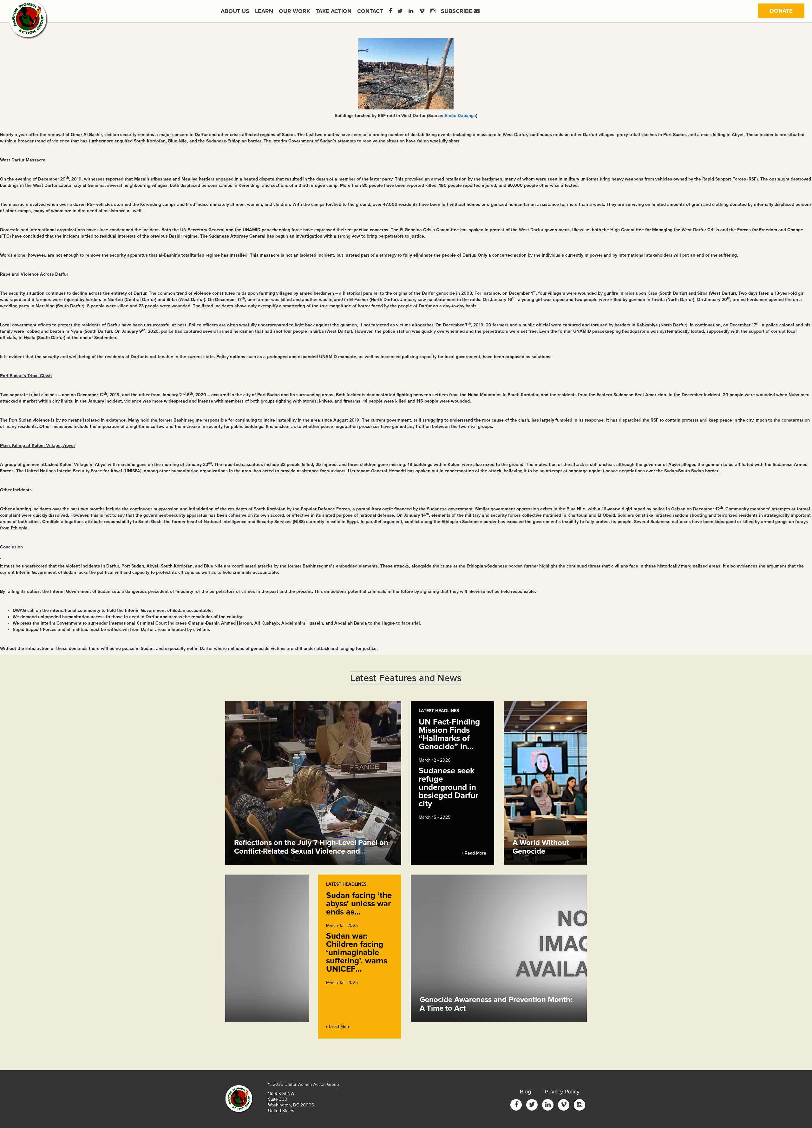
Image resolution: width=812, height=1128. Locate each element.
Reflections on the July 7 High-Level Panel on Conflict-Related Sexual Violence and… (311, 847)
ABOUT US (235, 11)
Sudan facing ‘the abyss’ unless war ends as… (359, 903)
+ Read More (473, 853)
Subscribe (457, 11)
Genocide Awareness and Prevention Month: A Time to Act (496, 1004)
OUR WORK (294, 11)
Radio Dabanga (460, 115)
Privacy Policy (562, 1091)
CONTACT (370, 11)
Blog (525, 1091)
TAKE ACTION (333, 11)
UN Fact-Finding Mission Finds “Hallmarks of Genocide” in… (449, 734)
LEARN (264, 11)
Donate (787, 10)
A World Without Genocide (541, 847)
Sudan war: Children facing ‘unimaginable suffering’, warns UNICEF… (356, 952)
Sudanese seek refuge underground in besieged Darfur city (448, 787)
